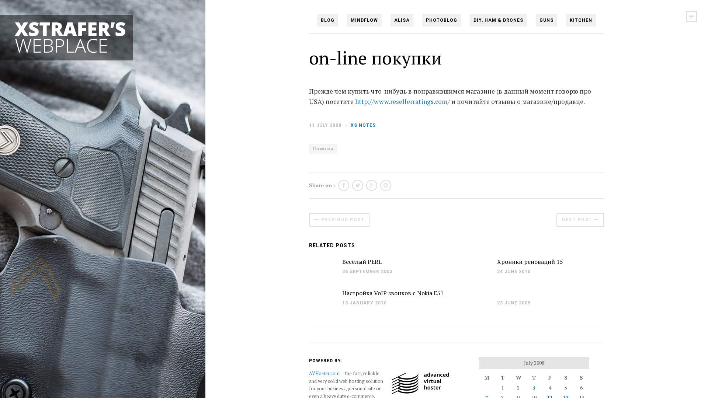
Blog (327, 20)
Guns (546, 20)
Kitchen (581, 20)
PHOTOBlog (441, 20)
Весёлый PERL (362, 262)
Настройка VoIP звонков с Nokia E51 (393, 293)
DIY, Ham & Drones (498, 20)
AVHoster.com (324, 373)
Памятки (323, 148)
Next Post (577, 219)
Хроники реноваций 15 (530, 262)
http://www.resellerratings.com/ (402, 101)
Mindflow (364, 20)
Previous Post (343, 219)
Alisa (402, 20)
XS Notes (363, 125)
